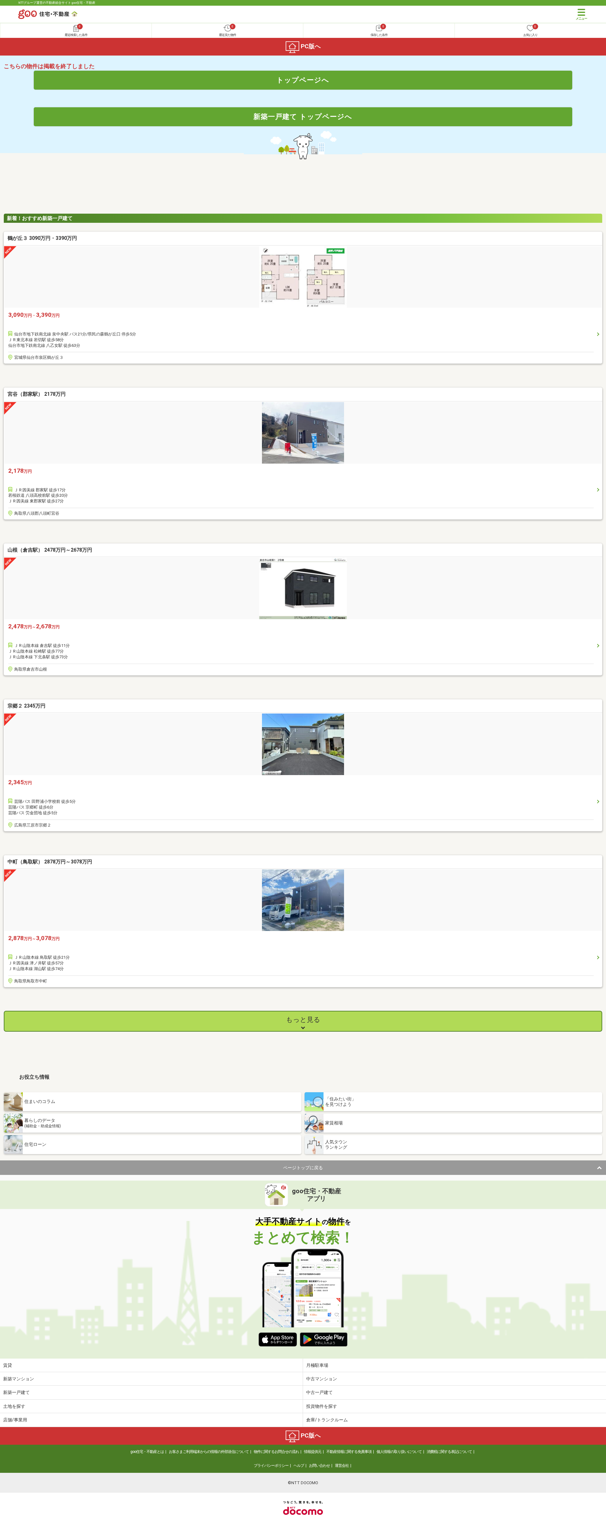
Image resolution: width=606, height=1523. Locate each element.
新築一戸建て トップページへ (302, 116)
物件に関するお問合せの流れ (276, 1451)
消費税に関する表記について (449, 1451)
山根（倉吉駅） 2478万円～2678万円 (50, 550)
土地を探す (14, 1406)
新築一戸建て (16, 1392)
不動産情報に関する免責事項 (348, 1451)
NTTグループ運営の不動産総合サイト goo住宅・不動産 (56, 2)
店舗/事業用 (15, 1419)
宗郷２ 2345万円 (26, 706)
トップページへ (302, 80)
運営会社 (342, 1465)
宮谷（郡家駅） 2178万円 (37, 394)
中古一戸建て (319, 1392)
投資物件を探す (321, 1406)
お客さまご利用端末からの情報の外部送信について (209, 1451)
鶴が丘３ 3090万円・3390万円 (42, 238)
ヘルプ (299, 1465)
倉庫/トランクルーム (327, 1419)
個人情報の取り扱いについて (399, 1451)
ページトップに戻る (303, 1167)
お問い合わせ (319, 1465)
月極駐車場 (317, 1365)
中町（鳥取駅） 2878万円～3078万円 (50, 862)
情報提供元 (312, 1451)
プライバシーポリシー (271, 1465)
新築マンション (18, 1378)
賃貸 (7, 1365)
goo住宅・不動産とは (147, 1451)
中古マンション (321, 1378)
